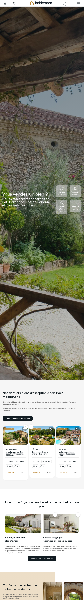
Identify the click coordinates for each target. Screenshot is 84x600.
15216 (75, 473)
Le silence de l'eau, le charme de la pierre (40, 453)
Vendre (62, 192)
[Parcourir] (75, 188)
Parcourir (75, 192)
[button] (5, 436)
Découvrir (75, 206)
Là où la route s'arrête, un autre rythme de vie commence (14, 454)
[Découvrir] (75, 203)
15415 (22, 473)
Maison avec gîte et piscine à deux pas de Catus (67, 454)
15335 (49, 473)
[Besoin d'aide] (62, 203)
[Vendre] (62, 188)
